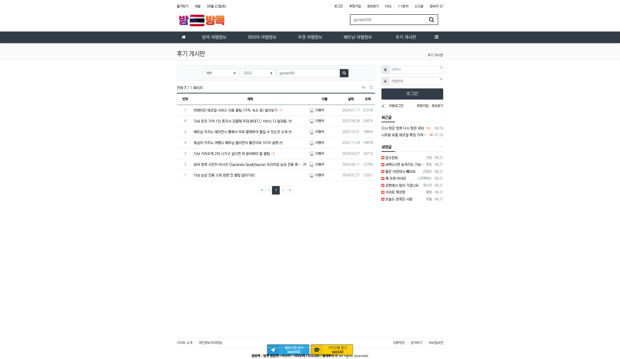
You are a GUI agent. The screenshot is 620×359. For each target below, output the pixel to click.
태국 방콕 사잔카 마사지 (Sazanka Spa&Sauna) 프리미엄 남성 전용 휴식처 (248, 165)
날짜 (351, 99)
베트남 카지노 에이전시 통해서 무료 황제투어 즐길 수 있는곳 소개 (240, 132)
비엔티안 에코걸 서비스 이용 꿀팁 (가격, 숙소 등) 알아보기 (235, 110)
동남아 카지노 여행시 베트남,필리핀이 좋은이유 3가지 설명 (236, 143)
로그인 (338, 6)
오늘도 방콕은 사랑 (398, 199)
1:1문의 (403, 6)
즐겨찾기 (182, 6)
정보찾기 (373, 6)
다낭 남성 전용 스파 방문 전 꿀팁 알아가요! (224, 175)
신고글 (419, 6)
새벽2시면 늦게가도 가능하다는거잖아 (404, 165)
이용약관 (398, 343)
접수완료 (391, 158)
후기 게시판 (435, 55)
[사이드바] (436, 37)
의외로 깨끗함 (394, 192)
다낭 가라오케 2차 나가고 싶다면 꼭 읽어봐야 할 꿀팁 (232, 154)
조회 (368, 99)
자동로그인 (396, 106)
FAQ (388, 6)
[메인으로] (183, 37)
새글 (198, 6)
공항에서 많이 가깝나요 (401, 185)
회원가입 (355, 6)
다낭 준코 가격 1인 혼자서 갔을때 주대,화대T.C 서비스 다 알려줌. (240, 121)
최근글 (386, 117)
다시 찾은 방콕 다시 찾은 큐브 (402, 128)
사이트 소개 (184, 343)
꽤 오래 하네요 (395, 178)
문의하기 (416, 343)
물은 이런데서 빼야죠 (400, 172)
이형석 (319, 110)
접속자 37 (436, 6)
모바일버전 (436, 343)
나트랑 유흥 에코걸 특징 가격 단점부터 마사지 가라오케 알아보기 (404, 135)
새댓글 (386, 147)
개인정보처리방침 (210, 343)
